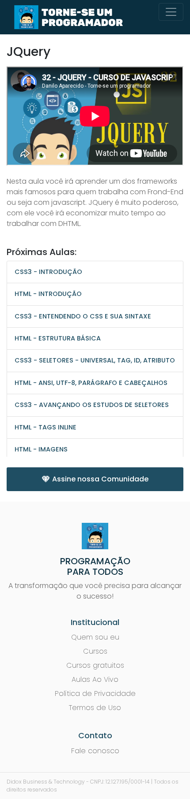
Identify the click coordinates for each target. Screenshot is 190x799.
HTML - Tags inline (45, 427)
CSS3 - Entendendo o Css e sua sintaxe (83, 316)
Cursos (95, 651)
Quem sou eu (95, 637)
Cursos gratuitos (95, 665)
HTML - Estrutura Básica (58, 338)
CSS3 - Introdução (48, 271)
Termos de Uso (95, 708)
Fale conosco (95, 751)
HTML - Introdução (48, 293)
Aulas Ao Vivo (95, 679)
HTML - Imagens (41, 449)
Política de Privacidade (95, 693)
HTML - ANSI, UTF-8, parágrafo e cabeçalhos (91, 382)
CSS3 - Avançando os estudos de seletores (92, 404)
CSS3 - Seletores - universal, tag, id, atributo (95, 360)
